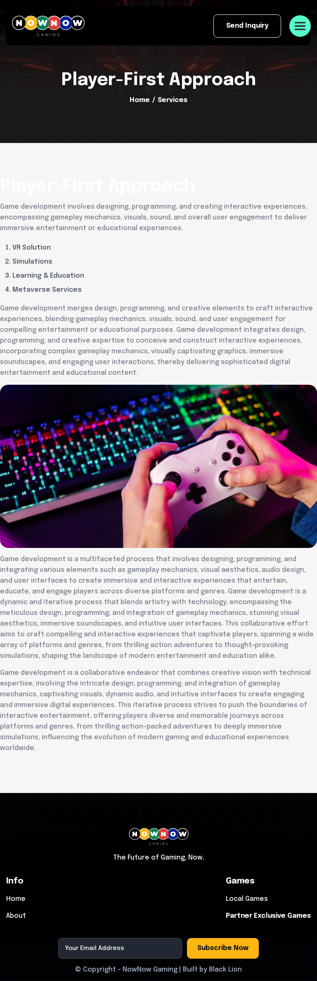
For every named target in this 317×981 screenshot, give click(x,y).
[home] (48, 25)
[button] (300, 26)
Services (172, 100)
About (16, 915)
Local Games (247, 898)
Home (140, 100)
